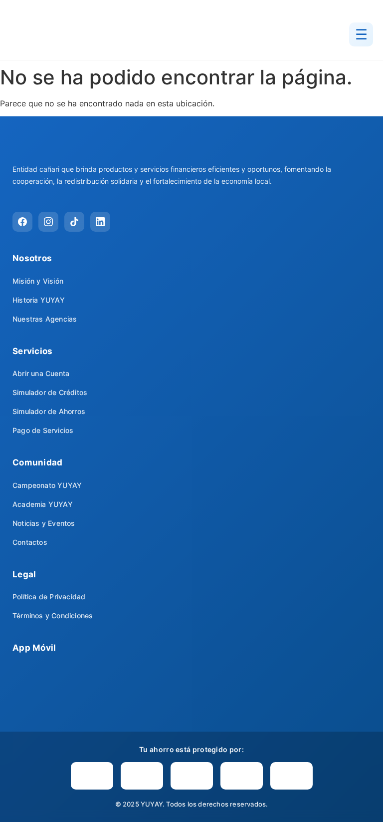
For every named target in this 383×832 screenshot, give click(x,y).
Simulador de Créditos (49, 392)
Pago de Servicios (42, 430)
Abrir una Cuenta (40, 373)
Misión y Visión (37, 281)
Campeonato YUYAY (47, 485)
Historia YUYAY (38, 300)
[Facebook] (22, 222)
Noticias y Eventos (43, 523)
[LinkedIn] (100, 222)
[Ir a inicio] (65, 34)
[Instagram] (48, 222)
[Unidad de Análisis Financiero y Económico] (142, 776)
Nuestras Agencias (44, 319)
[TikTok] (74, 222)
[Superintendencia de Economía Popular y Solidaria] (92, 776)
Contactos (29, 542)
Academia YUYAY (42, 504)
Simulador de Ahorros (48, 411)
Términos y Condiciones (52, 615)
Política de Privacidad (48, 596)
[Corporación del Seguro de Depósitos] (192, 776)
